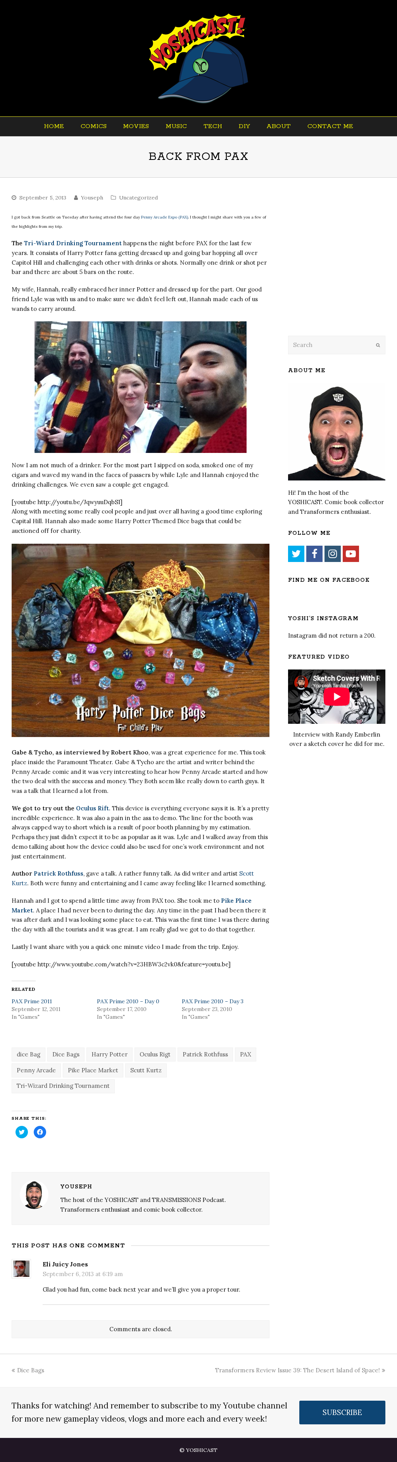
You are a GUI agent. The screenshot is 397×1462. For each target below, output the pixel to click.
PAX (245, 1054)
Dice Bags (65, 1054)
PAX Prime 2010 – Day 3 (212, 1001)
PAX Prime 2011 (32, 1001)
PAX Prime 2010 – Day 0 (128, 1001)
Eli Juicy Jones (65, 1264)
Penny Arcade (36, 1070)
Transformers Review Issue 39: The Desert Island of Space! (297, 1370)
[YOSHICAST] (198, 58)
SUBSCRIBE (342, 1412)
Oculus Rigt (155, 1054)
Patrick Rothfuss (58, 873)
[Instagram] (333, 554)
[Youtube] (351, 554)
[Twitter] (296, 554)
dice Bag (28, 1054)
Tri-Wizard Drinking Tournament (63, 1085)
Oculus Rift (92, 808)
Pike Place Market (93, 1070)
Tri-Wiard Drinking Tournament (73, 243)
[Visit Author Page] (34, 1194)
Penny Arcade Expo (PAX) (164, 217)
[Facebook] (314, 554)
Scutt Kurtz (146, 1070)
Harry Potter (109, 1054)
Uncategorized (138, 197)
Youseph (92, 197)
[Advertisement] (342, 266)
